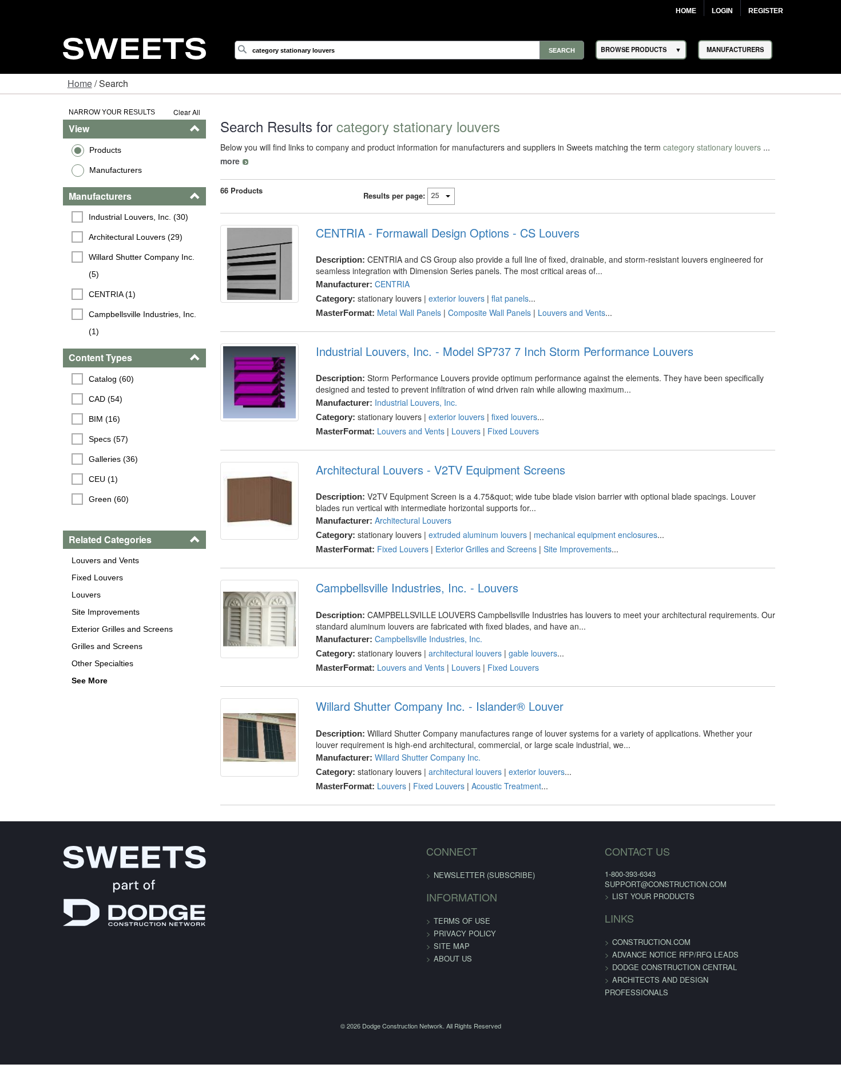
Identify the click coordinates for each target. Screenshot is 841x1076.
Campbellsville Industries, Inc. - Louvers (398, 574)
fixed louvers (496, 403)
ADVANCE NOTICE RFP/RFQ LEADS (643, 940)
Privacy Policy (465, 919)
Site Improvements (51, 577)
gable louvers (514, 639)
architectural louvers (446, 639)
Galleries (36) (59, 424)
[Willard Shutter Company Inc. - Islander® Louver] (234, 731)
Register (765, 11)
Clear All (154, 112)
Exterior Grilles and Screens (67, 594)
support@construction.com (634, 870)
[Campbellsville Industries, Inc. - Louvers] (234, 612)
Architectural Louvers (394, 506)
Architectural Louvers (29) (82, 237)
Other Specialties (48, 629)
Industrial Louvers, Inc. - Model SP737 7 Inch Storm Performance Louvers (486, 338)
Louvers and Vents (51, 526)
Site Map (452, 932)
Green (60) (55, 464)
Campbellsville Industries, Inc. (410, 625)
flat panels (491, 284)
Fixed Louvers (43, 543)
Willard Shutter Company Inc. (409, 743)
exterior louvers (438, 284)
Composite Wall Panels (471, 298)
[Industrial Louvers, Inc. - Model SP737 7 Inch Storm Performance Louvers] (234, 376)
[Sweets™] (134, 47)
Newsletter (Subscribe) (484, 861)
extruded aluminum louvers (459, 521)
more (749, 147)
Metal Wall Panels (391, 298)
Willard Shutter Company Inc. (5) (94, 257)
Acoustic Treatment (488, 772)
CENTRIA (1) (58, 277)
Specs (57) (54, 404)
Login (722, 11)
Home (686, 11)
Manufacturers (61, 170)
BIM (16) (50, 384)
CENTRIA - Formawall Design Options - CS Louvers (429, 219)
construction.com (619, 928)
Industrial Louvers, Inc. (397, 388)
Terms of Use (462, 906)
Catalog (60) (57, 344)
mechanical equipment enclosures (577, 521)
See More (35, 646)
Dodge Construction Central (642, 953)
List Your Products (621, 882)
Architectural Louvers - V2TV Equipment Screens (422, 456)
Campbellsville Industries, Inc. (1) (95, 297)
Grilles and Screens (52, 611)
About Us (453, 944)
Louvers (31, 560)
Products (51, 150)
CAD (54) (52, 364)
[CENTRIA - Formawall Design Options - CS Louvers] (234, 257)
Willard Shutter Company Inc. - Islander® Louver (421, 693)
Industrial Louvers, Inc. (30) (84, 216)
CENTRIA (373, 270)
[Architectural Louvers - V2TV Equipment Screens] (234, 494)
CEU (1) (49, 444)
